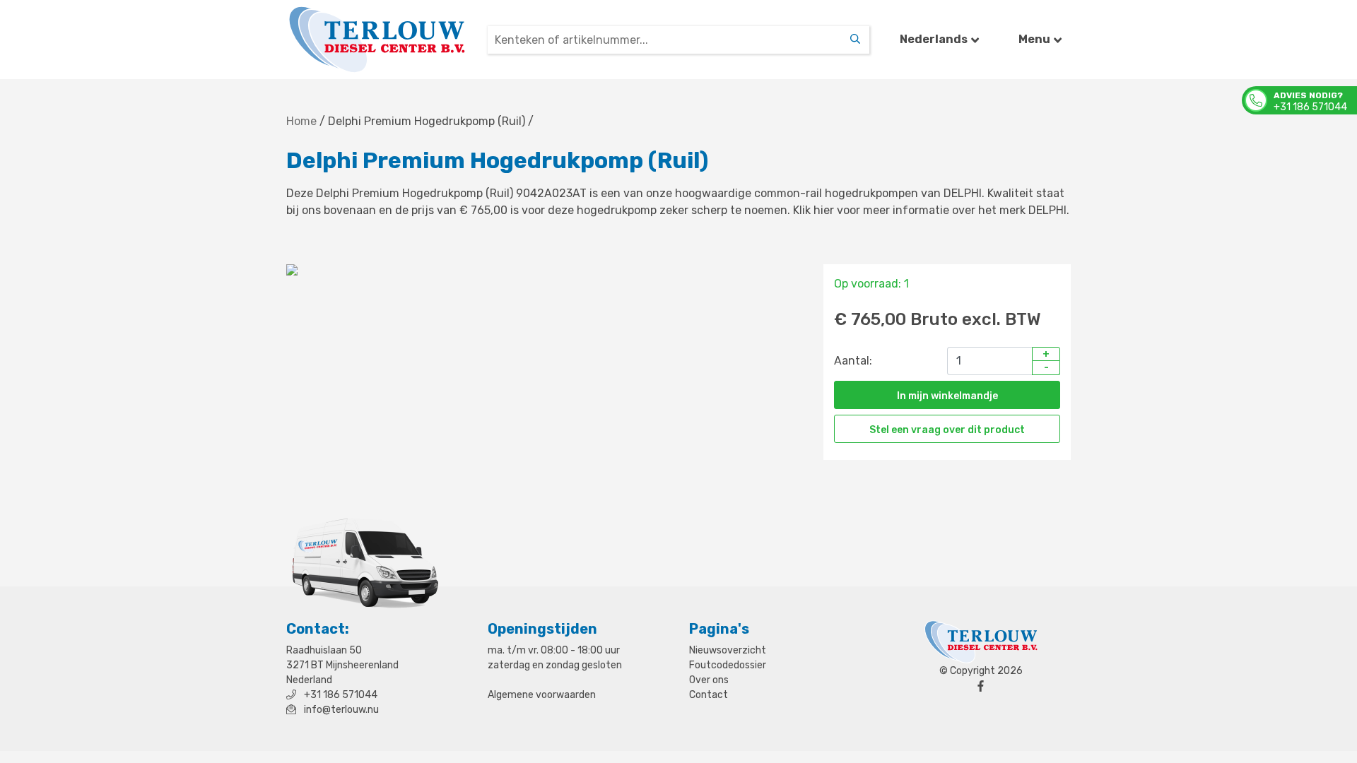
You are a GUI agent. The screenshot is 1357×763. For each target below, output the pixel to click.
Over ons (709, 680)
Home (301, 121)
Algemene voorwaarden (542, 695)
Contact (708, 695)
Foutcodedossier (727, 665)
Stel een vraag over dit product (947, 430)
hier (823, 210)
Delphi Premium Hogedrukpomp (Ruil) (426, 121)
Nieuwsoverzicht (727, 650)
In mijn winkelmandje (947, 396)
